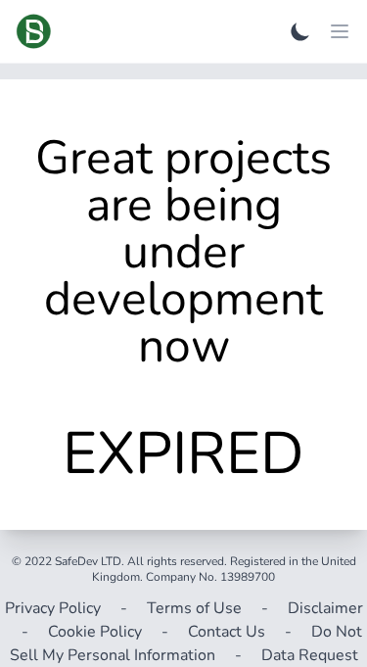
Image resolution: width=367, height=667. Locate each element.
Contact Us (226, 632)
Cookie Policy (95, 632)
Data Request (309, 655)
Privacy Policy (53, 608)
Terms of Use (194, 608)
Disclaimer (325, 608)
